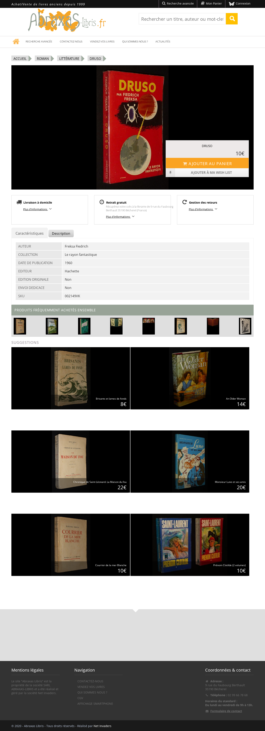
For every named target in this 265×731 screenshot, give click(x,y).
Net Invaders (102, 726)
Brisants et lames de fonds (111, 398)
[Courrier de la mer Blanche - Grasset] (70, 544)
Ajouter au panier (210, 163)
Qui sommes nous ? (135, 41)
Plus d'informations (35, 209)
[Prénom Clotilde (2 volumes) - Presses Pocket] (189, 544)
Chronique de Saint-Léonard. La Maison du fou (99, 482)
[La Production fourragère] (52, 325)
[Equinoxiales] (84, 325)
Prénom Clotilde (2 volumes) (229, 565)
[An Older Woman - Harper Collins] (190, 378)
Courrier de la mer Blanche (110, 565)
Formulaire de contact (226, 711)
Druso (95, 58)
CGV (80, 698)
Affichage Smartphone (95, 704)
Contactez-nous (71, 41)
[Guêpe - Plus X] (213, 322)
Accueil (19, 58)
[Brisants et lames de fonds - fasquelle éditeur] (70, 378)
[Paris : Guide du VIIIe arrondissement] (20, 325)
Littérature (69, 58)
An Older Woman (236, 398)
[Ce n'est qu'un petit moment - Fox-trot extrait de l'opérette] (181, 325)
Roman (43, 58)
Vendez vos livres (102, 41)
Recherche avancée (39, 41)
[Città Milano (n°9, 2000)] (245, 325)
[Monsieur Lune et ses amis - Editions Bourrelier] (190, 461)
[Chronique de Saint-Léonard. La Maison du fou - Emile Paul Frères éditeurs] (71, 461)
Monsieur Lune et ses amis (230, 482)
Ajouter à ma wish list (211, 172)
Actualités (162, 41)
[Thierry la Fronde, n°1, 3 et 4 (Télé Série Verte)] (148, 321)
